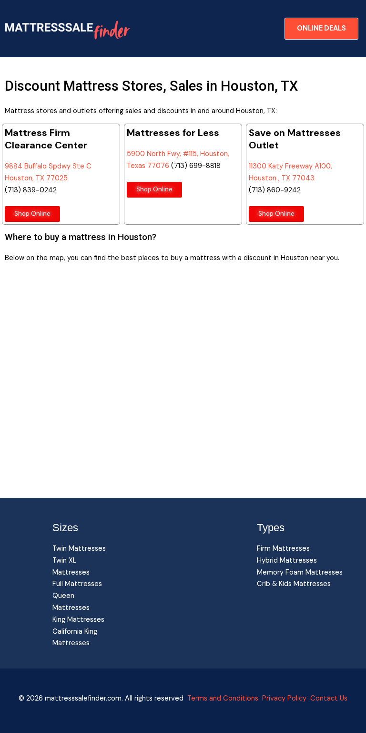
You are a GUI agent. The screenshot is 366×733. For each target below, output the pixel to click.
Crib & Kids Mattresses (294, 583)
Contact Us (327, 698)
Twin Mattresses (79, 548)
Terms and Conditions (222, 698)
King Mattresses (78, 619)
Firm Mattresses (283, 548)
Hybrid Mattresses (287, 560)
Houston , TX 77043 (282, 178)
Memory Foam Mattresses (300, 572)
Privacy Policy (284, 698)
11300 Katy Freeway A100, (290, 166)
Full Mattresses (77, 583)
